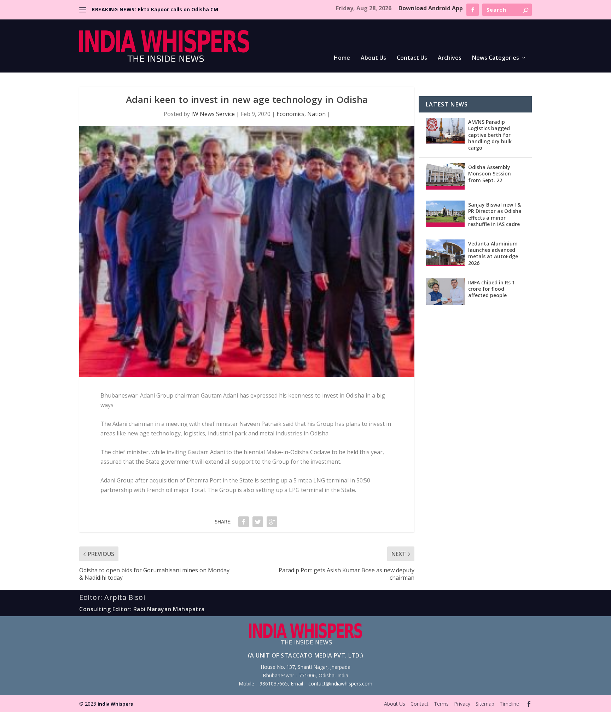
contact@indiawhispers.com (340, 683)
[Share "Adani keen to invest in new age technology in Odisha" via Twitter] (258, 522)
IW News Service (213, 114)
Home (342, 58)
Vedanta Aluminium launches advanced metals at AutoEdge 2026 (493, 253)
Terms (441, 703)
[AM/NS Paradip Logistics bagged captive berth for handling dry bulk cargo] (445, 131)
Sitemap (485, 703)
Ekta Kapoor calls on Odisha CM (178, 9)
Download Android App (430, 8)
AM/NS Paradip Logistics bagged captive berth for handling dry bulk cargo (490, 134)
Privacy (462, 703)
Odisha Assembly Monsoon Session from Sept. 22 (489, 173)
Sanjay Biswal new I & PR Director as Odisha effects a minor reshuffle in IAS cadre (495, 214)
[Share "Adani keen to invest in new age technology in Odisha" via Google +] (272, 522)
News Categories (495, 58)
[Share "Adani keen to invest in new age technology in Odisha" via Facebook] (244, 522)
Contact (420, 703)
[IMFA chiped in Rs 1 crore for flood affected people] (445, 291)
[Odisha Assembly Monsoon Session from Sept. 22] (445, 176)
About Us (373, 58)
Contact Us (412, 58)
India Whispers (115, 704)
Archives (449, 58)
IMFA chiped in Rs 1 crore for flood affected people (491, 289)
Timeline (509, 703)
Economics (290, 114)
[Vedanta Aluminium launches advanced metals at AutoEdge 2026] (445, 252)
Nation (316, 114)
